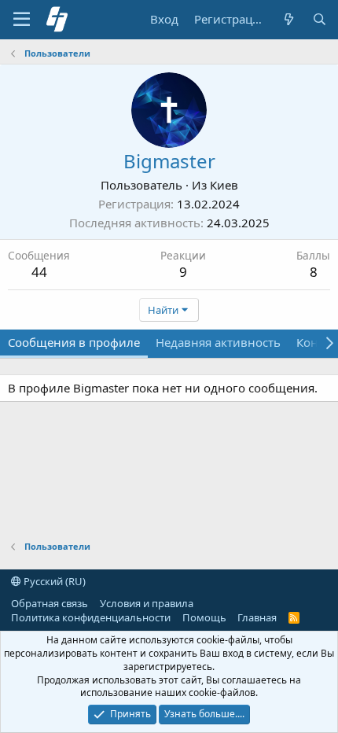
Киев (224, 185)
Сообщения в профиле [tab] (74, 342)
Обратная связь (49, 603)
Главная (257, 617)
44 (39, 272)
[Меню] (21, 19)
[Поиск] (319, 19)
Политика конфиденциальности (91, 617)
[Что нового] (288, 19)
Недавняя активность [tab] (218, 342)
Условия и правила (146, 603)
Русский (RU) (53, 581)
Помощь (204, 617)
